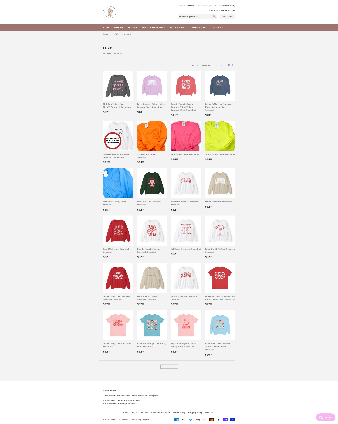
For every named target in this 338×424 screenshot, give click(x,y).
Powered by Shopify (140, 419)
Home (106, 27)
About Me (217, 27)
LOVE (116, 34)
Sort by (194, 65)
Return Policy (178, 27)
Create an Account (227, 10)
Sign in (212, 10)
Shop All (118, 27)
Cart (229, 16)
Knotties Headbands (118, 419)
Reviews (132, 27)
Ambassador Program (153, 27)
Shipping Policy (199, 27)
